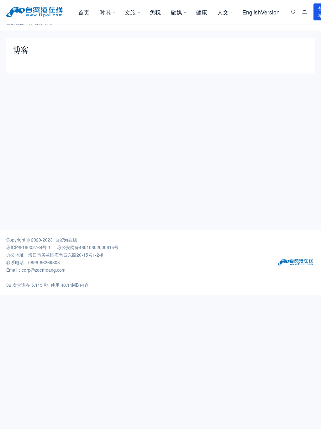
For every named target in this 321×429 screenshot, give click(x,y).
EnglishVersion (261, 12)
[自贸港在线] (39, 12)
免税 (155, 12)
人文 (223, 12)
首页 (83, 12)
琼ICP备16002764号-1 (28, 247)
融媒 (176, 12)
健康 (201, 12)
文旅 (130, 12)
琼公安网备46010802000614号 (87, 247)
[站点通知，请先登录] (304, 11)
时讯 (105, 12)
